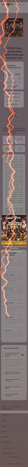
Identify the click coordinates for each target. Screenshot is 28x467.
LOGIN (20, 243)
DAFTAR (7, 243)
